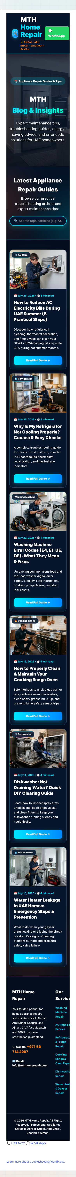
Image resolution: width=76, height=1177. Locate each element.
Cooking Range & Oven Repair (63, 1059)
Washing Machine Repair (61, 1012)
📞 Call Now (16, 1143)
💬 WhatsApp (36, 1143)
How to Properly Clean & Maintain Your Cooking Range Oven (37, 674)
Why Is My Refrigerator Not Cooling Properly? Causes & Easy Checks (38, 432)
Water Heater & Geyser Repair (63, 1088)
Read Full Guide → (38, 360)
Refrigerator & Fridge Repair (63, 1042)
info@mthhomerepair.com (30, 1065)
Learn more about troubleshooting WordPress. (35, 1161)
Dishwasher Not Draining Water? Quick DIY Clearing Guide (37, 787)
